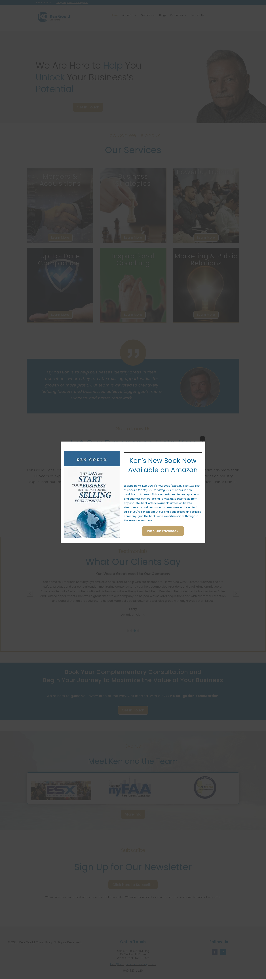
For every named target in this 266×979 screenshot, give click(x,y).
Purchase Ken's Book (162, 531)
